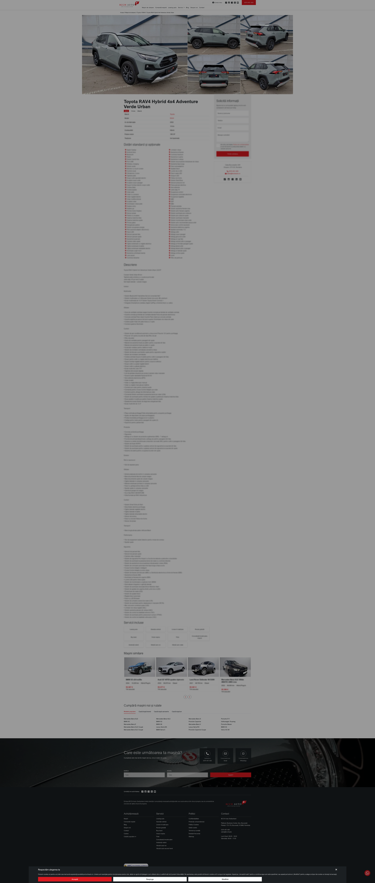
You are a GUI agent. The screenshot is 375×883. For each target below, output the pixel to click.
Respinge (150, 879)
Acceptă (75, 879)
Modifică (225, 879)
